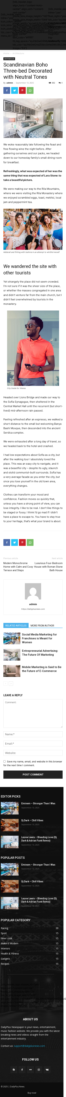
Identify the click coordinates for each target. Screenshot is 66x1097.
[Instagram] (39, 1069)
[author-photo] (33, 599)
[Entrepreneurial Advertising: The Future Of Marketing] (11, 655)
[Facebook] (6, 90)
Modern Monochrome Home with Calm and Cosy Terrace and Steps (18, 567)
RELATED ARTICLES (16, 625)
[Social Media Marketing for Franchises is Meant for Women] (11, 638)
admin (9, 82)
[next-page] (11, 683)
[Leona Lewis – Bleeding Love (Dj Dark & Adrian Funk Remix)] (10, 842)
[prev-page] (5, 683)
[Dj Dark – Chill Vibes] (10, 825)
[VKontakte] (47, 1069)
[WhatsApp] (30, 90)
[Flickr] (30, 1069)
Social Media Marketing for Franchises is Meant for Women (39, 638)
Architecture (18, 53)
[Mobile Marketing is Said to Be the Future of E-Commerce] (11, 671)
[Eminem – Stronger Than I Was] (10, 808)
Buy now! (32, 1092)
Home (6, 53)
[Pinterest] (22, 90)
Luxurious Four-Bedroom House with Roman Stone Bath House (48, 567)
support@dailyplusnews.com (29, 1045)
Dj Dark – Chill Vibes (32, 820)
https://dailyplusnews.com (33, 609)
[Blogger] (13, 1069)
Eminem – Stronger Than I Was (38, 803)
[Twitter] (14, 90)
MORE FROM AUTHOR (42, 625)
